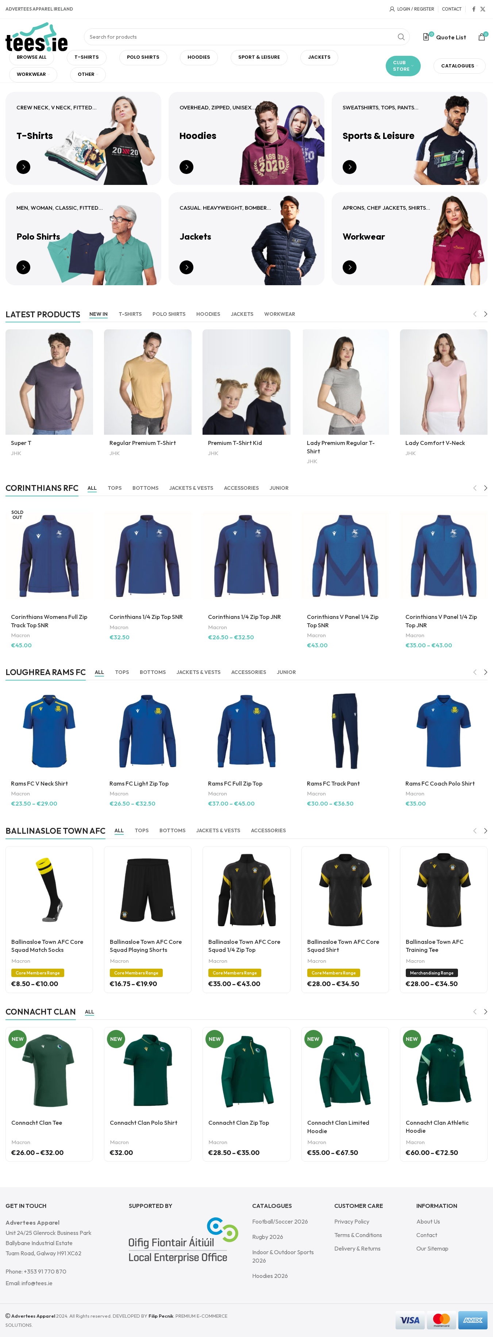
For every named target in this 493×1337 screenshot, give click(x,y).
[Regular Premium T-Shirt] (148, 381)
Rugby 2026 (267, 1236)
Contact (426, 1235)
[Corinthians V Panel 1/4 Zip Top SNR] (345, 555)
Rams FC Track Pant (333, 783)
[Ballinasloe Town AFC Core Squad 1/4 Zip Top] (246, 889)
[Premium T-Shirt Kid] (246, 381)
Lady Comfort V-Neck (435, 442)
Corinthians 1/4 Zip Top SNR (146, 616)
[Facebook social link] (473, 9)
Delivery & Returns (357, 1248)
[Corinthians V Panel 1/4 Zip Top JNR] (444, 555)
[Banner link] (83, 138)
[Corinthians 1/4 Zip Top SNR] (148, 555)
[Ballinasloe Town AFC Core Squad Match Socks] (49, 889)
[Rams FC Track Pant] (345, 731)
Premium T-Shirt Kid (235, 442)
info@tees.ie (37, 1283)
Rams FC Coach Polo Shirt (440, 783)
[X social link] (483, 9)
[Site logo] (36, 36)
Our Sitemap (432, 1248)
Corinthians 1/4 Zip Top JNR (244, 616)
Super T (21, 442)
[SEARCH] (401, 36)
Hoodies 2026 (270, 1275)
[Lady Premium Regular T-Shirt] (345, 381)
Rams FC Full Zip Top (235, 783)
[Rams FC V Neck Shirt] (49, 731)
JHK (16, 453)
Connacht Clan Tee (36, 1122)
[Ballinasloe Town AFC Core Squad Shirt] (345, 889)
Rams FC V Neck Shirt (39, 783)
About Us (428, 1221)
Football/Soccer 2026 (280, 1221)
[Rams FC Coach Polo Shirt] (444, 731)
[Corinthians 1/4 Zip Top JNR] (246, 555)
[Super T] (49, 381)
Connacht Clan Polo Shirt (143, 1122)
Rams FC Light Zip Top (139, 783)
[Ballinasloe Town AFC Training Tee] (443, 889)
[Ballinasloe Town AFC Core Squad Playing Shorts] (147, 889)
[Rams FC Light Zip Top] (148, 731)
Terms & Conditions (358, 1235)
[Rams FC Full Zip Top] (246, 731)
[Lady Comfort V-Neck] (444, 381)
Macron (20, 635)
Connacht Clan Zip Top (238, 1122)
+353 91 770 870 (45, 1271)
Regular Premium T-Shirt (142, 442)
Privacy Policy (351, 1221)
